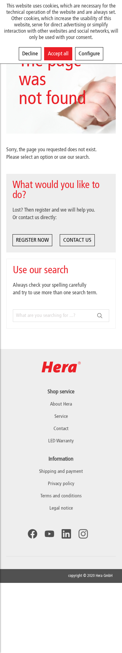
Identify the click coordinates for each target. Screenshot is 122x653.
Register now (32, 240)
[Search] (100, 316)
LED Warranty (61, 441)
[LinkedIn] (66, 534)
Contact (61, 428)
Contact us (77, 240)
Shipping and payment (61, 471)
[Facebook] (32, 534)
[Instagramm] (83, 534)
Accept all (58, 54)
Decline (30, 54)
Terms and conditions (61, 496)
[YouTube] (49, 534)
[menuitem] (61, 472)
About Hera (61, 404)
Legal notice (61, 508)
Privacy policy (61, 483)
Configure (89, 54)
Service (61, 416)
